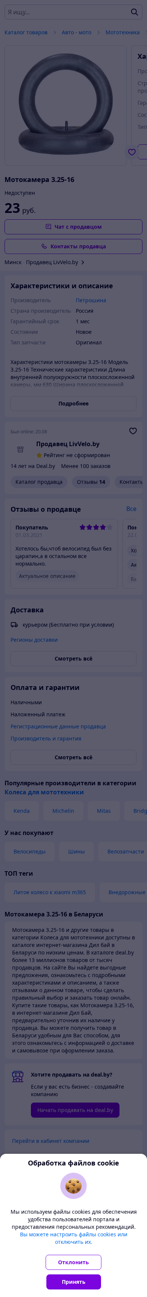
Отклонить (73, 1262)
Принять (74, 1281)
